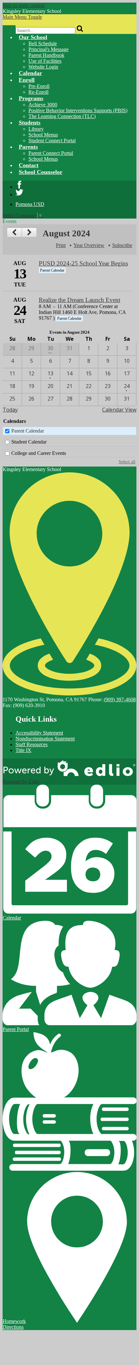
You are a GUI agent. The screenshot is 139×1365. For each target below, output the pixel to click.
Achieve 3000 (42, 104)
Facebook (19, 184)
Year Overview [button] (88, 245)
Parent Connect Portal (50, 153)
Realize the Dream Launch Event (79, 299)
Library (36, 129)
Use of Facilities (44, 61)
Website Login (43, 67)
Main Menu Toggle (22, 17)
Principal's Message (48, 49)
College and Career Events (38, 453)
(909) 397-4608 (120, 699)
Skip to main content (24, 5)
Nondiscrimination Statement (45, 738)
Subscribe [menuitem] (122, 245)
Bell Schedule (42, 43)
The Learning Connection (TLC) (62, 116)
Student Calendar (29, 442)
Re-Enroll (38, 92)
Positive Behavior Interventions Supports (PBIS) (77, 110)
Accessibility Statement (39, 733)
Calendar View (119, 409)
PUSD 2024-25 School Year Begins (83, 263)
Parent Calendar (27, 431)
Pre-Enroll (38, 86)
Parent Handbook (46, 55)
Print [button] (61, 245)
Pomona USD (30, 204)
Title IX (23, 750)
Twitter (19, 192)
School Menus (43, 134)
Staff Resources (32, 744)
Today (10, 409)
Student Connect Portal (52, 140)
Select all (127, 461)
